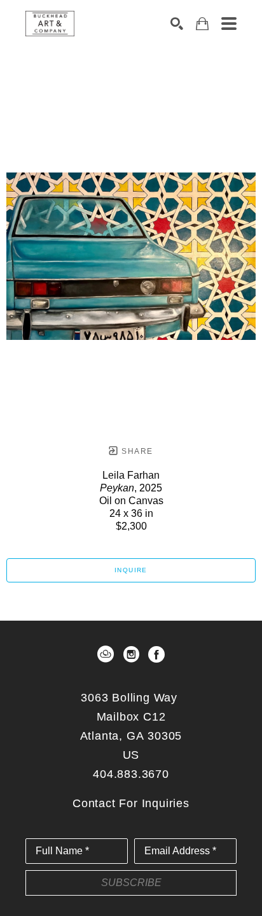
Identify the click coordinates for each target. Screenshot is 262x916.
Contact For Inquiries (131, 803)
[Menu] (229, 23)
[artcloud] (105, 654)
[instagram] (131, 654)
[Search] (176, 23)
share (136, 451)
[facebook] (156, 654)
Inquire (131, 570)
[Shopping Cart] (202, 24)
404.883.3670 (131, 774)
